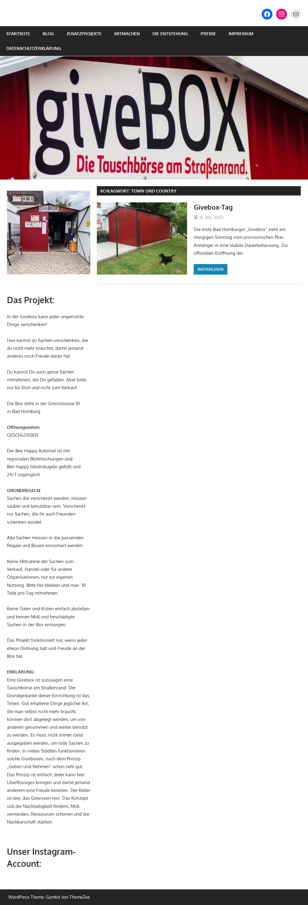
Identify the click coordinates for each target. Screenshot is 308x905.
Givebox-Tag (213, 207)
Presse (208, 33)
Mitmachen (127, 33)
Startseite (18, 33)
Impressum (241, 33)
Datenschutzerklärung (33, 48)
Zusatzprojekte (84, 33)
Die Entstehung (170, 33)
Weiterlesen (210, 269)
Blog (48, 33)
